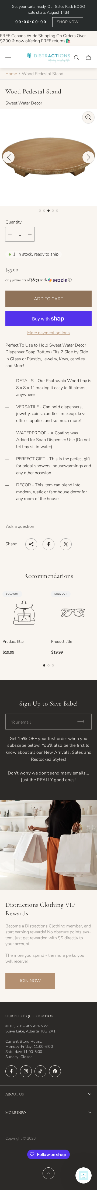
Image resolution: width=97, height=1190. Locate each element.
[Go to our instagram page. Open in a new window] (26, 1071)
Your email (21, 722)
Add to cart (48, 299)
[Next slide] (88, 157)
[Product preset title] (24, 612)
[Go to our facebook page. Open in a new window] (11, 1071)
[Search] (76, 58)
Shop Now (67, 22)
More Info (15, 1112)
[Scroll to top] (48, 1173)
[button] (40, 211)
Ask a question (20, 526)
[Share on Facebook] (48, 544)
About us (14, 1094)
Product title (13, 642)
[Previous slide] (9, 157)
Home (11, 74)
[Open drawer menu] (8, 58)
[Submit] (83, 721)
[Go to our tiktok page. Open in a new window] (40, 1071)
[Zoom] (88, 117)
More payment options (48, 332)
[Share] (31, 544)
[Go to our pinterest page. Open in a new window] (55, 1071)
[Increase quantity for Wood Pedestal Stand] (29, 234)
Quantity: (14, 222)
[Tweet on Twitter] (66, 544)
